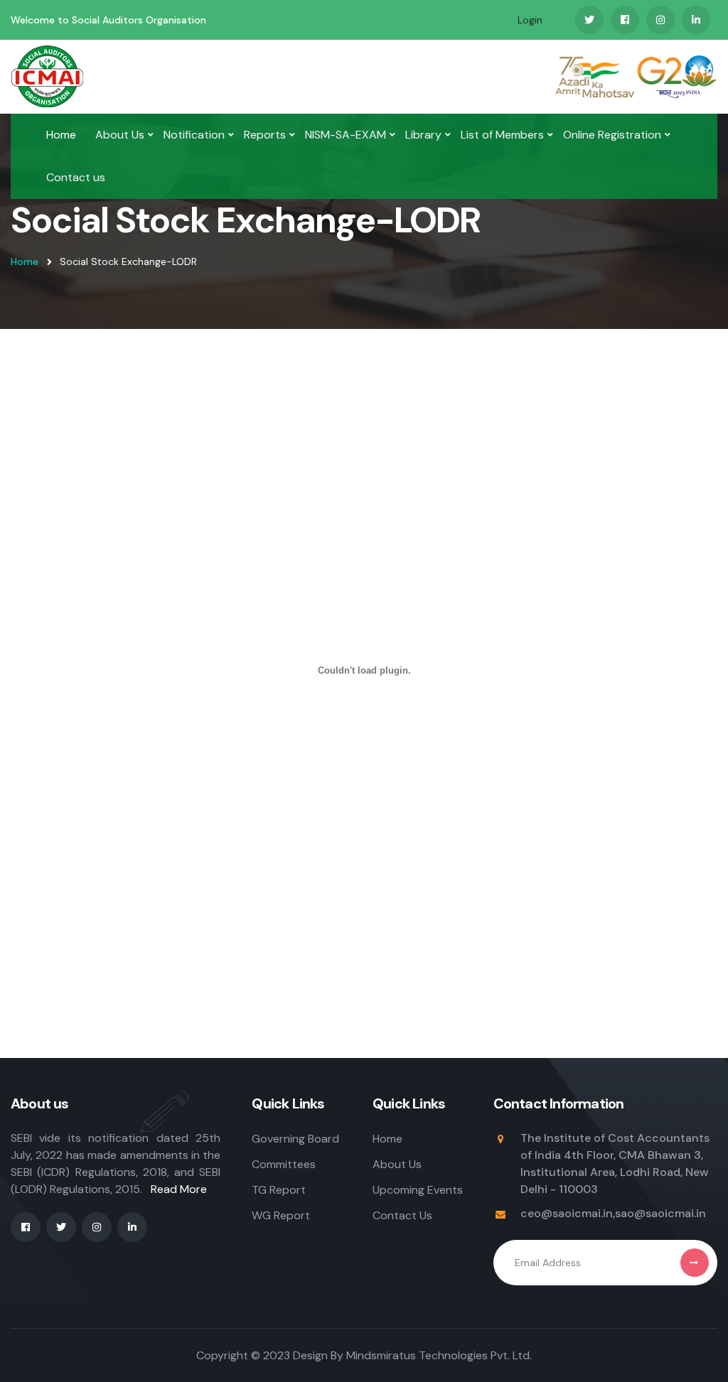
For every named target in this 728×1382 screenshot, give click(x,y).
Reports (265, 134)
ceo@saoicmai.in (566, 1213)
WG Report (281, 1215)
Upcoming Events (418, 1189)
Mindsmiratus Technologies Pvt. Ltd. (439, 1355)
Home (61, 134)
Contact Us (402, 1215)
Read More (179, 1189)
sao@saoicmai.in (660, 1213)
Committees (284, 1164)
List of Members (502, 134)
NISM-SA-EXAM (345, 134)
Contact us (75, 177)
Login (530, 20)
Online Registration (612, 134)
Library (423, 134)
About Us (119, 134)
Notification (194, 134)
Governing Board (295, 1138)
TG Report (279, 1189)
